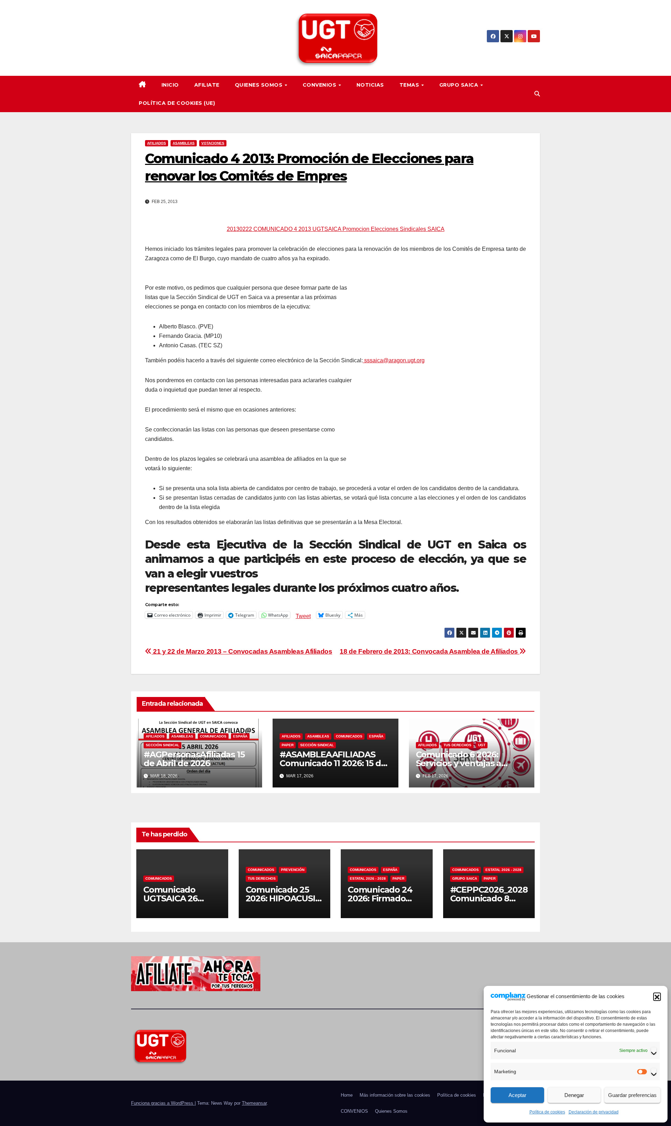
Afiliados (156, 143)
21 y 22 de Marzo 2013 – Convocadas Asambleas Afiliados (242, 651)
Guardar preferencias (632, 1095)
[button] (657, 996)
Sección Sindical (162, 745)
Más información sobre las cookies (395, 1095)
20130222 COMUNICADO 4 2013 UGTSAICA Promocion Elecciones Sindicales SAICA (336, 229)
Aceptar (517, 1095)
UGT (481, 745)
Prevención (292, 870)
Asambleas (184, 143)
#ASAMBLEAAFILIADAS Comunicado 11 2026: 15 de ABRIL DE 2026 (333, 763)
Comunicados (213, 736)
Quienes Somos (259, 85)
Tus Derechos (457, 745)
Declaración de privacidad (594, 1112)
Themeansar (254, 1103)
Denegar (574, 1095)
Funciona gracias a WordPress (163, 1103)
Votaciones (212, 143)
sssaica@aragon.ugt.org (394, 360)
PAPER (288, 745)
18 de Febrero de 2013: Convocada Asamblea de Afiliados (429, 651)
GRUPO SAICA (459, 85)
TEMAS (410, 85)
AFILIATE (206, 85)
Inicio (170, 85)
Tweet (303, 615)
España (240, 736)
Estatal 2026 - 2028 (368, 878)
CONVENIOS (320, 85)
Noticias (370, 85)
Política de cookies (547, 1112)
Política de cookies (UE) (177, 103)
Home (347, 1095)
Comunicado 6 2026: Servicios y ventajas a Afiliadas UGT (459, 763)
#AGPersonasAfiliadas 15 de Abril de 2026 (194, 758)
